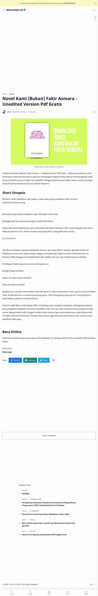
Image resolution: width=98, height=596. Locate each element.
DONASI (25, 493)
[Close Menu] (95, 3)
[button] (94, 10)
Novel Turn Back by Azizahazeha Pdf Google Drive (44, 534)
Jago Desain (54, 584)
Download (7, 348)
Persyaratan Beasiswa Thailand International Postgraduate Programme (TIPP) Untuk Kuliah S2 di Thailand (49, 503)
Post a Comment (49, 435)
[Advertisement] (49, 33)
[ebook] (33, 520)
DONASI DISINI (69, 3)
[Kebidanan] (35, 511)
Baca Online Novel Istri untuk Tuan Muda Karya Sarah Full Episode (48, 524)
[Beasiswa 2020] (36, 499)
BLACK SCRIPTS (16, 584)
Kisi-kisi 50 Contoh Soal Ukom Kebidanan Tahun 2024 (45, 514)
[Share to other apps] (54, 360)
